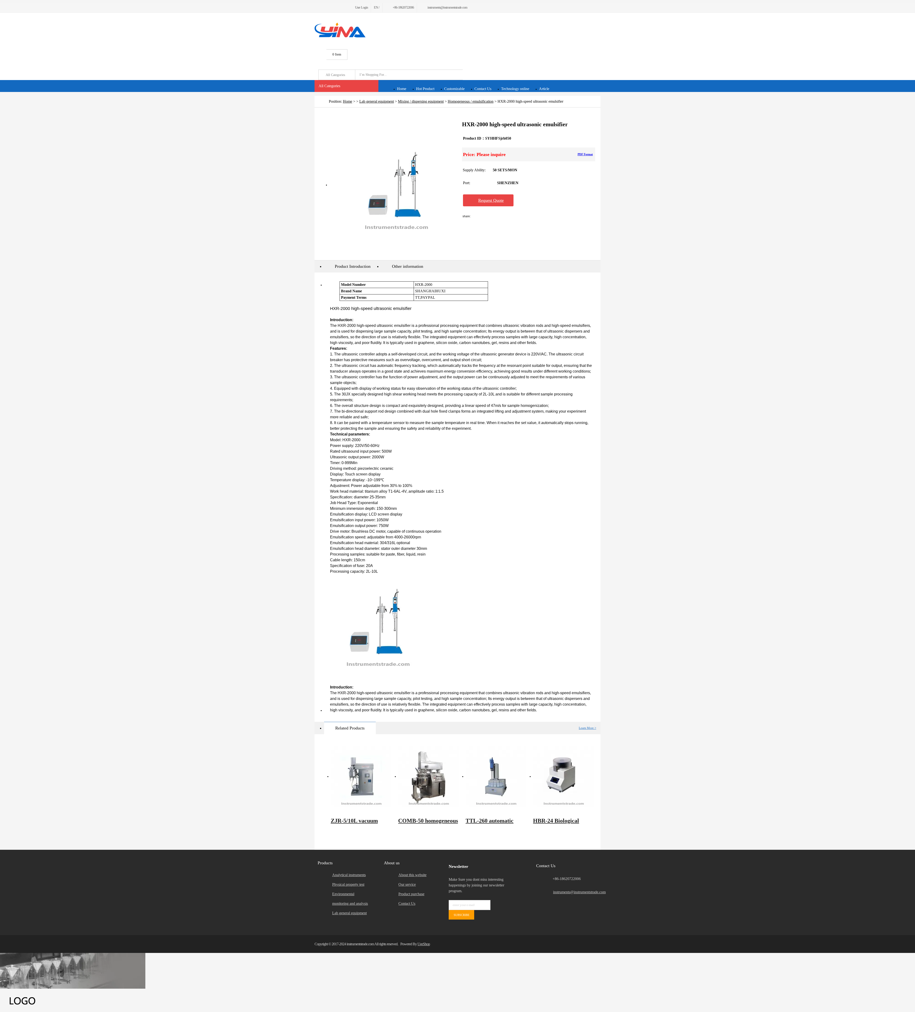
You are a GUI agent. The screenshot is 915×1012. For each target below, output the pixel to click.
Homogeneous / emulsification (470, 101)
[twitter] (321, 7)
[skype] (594, 944)
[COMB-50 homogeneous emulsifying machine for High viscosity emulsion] (428, 776)
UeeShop (423, 944)
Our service (407, 884)
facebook (483, 216)
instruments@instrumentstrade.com (576, 892)
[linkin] (344, 7)
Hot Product (425, 89)
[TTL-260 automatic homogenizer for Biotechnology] (496, 776)
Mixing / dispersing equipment (421, 101)
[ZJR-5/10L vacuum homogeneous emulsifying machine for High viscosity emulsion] (361, 776)
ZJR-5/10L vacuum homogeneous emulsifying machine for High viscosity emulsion (360, 823)
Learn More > (587, 728)
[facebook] (316, 7)
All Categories (329, 86)
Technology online (515, 89)
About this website (412, 875)
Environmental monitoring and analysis (350, 899)
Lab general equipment (376, 101)
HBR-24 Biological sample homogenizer (558, 823)
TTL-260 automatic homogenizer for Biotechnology (489, 823)
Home (401, 89)
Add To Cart (543, 200)
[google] (327, 7)
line (496, 216)
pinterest (534, 216)
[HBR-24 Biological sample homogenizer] (563, 776)
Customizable (454, 89)
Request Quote (491, 200)
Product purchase (411, 894)
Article (544, 89)
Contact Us (482, 89)
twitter (509, 216)
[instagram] (338, 7)
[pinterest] (333, 7)
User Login (361, 7)
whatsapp (521, 216)
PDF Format (585, 154)
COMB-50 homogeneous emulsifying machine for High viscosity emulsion (428, 823)
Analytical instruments (349, 875)
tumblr (546, 216)
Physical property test (348, 884)
